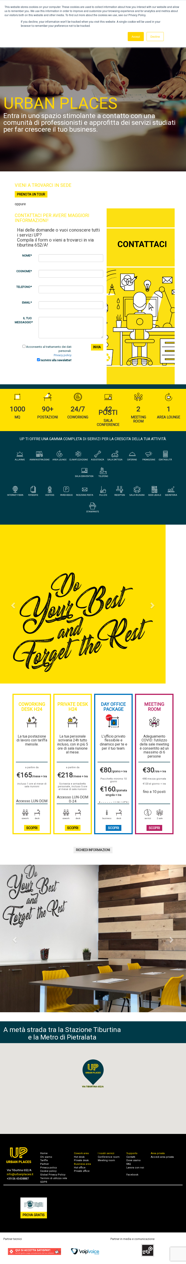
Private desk (81, 1160)
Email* (27, 302)
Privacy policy (62, 355)
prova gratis (34, 1215)
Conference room (109, 1156)
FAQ (128, 1164)
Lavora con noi (135, 1167)
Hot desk (79, 1156)
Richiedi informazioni (93, 850)
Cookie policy (48, 1171)
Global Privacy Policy (52, 1174)
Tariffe (44, 1160)
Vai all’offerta (93, 653)
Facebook (132, 1174)
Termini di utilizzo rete (53, 1178)
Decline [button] (155, 36)
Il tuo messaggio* (24, 320)
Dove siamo (133, 1160)
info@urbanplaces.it (20, 1174)
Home (44, 1153)
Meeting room (106, 1160)
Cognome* (24, 271)
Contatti (130, 1156)
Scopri (31, 828)
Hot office (80, 1167)
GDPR (43, 1181)
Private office (82, 1171)
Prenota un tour (31, 194)
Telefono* (24, 287)
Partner (44, 1164)
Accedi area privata (162, 1156)
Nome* (27, 255)
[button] (14, 604)
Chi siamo (46, 1156)
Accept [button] (136, 36)
